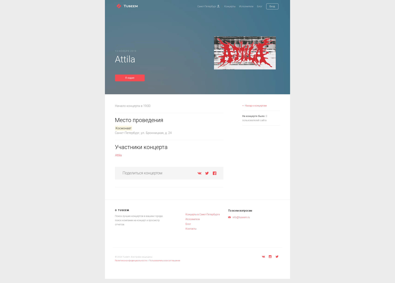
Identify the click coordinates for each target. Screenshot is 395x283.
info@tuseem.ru (241, 217)
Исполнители (246, 6)
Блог (259, 6)
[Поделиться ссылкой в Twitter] (207, 173)
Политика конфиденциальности (131, 260)
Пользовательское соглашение (164, 260)
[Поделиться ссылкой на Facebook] (214, 173)
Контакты (191, 228)
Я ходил (129, 77)
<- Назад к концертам (254, 105)
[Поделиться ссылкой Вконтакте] (199, 173)
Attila (118, 155)
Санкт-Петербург (207, 6)
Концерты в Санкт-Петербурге (203, 214)
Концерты (229, 6)
